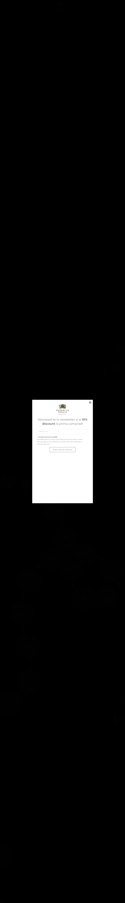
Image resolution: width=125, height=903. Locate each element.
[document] (62, 451)
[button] (90, 402)
